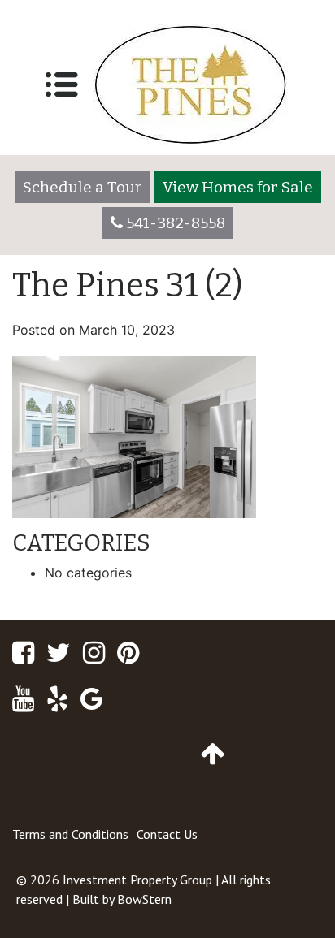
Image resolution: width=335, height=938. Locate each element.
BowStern (144, 899)
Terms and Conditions (70, 834)
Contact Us (167, 834)
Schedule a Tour (82, 187)
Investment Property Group (137, 879)
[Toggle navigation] (62, 84)
